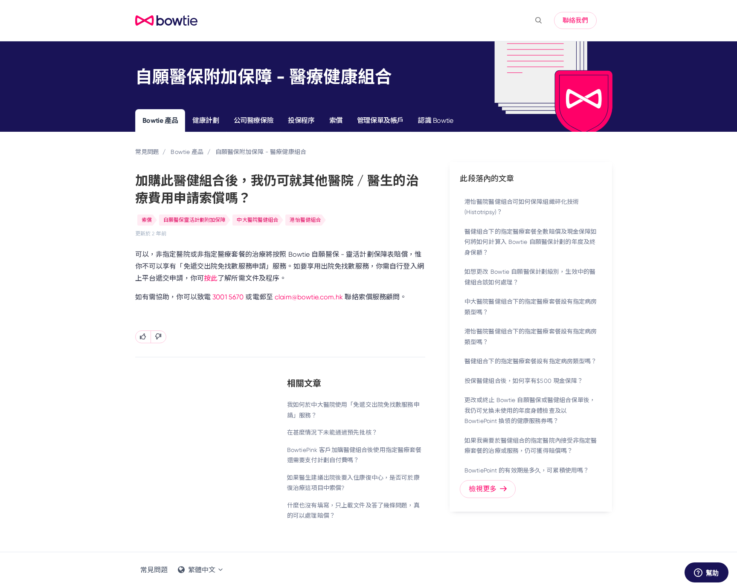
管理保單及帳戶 (380, 120)
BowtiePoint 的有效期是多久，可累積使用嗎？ (526, 470)
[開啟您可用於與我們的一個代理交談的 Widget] (706, 573)
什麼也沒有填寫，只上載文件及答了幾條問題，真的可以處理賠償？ (353, 510)
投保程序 (301, 120)
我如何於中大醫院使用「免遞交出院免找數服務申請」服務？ (353, 410)
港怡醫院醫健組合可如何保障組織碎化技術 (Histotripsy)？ (521, 207)
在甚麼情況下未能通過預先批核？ (332, 432)
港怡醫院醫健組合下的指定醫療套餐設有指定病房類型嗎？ (530, 336)
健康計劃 (205, 120)
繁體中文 (201, 570)
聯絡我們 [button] (575, 20)
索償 (335, 120)
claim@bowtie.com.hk (309, 297)
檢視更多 (483, 489)
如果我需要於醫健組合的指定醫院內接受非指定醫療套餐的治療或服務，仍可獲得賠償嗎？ (530, 446)
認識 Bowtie (435, 120)
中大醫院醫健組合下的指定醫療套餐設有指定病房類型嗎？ (530, 307)
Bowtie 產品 (160, 120)
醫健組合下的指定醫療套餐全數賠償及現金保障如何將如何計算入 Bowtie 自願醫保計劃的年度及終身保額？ (530, 242)
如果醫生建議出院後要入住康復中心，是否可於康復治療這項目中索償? (353, 483)
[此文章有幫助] (143, 336)
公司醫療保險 (254, 120)
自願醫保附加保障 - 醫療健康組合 (260, 151)
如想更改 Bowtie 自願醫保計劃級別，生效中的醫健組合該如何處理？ (529, 277)
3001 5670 (228, 297)
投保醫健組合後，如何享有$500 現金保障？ (523, 380)
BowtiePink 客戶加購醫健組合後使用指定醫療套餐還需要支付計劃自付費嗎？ (354, 455)
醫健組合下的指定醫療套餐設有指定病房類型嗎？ (530, 361)
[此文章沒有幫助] (158, 336)
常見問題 (147, 151)
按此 (211, 278)
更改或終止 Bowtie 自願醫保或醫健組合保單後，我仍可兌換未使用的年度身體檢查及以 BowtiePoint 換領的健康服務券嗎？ (529, 410)
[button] (538, 20)
